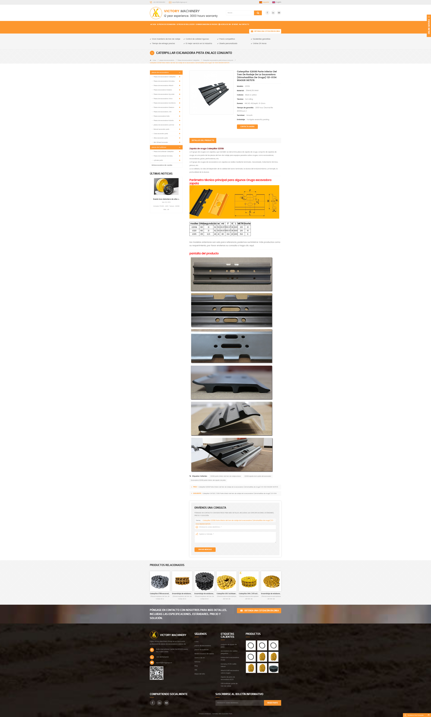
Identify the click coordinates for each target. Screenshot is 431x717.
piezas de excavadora (167, 24)
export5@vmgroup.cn (179, 2)
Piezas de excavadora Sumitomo (165, 103)
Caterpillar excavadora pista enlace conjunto (218, 60)
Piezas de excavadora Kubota (164, 121)
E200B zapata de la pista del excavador (258, 476)
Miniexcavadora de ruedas (207, 24)
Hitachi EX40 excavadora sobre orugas (230, 671)
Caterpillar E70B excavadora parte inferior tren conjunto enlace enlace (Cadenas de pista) (160, 594)
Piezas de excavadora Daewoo (164, 107)
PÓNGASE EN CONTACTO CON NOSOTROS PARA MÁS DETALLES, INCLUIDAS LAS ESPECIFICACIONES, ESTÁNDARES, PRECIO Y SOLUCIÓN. (188, 614)
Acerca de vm (225, 24)
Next (182, 193)
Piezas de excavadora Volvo (163, 99)
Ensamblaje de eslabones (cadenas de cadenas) (271, 594)
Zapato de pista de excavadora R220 (228, 678)
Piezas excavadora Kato (162, 116)
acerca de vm (200, 658)
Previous (151, 193)
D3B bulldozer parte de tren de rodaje (229, 684)
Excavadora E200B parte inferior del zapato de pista (208, 480)
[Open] (429, 26)
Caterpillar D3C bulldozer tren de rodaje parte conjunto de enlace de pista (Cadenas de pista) (227, 594)
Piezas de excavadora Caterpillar (188, 60)
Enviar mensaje (205, 550)
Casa (154, 24)
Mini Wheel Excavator (161, 142)
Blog (196, 666)
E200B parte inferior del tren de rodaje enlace (225, 476)
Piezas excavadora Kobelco (163, 90)
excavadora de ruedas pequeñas (229, 652)
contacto (245, 24)
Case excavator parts (161, 134)
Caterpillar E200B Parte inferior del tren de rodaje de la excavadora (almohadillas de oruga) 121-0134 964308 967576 (238, 487)
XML (196, 670)
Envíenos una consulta (415, 715)
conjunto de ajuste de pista (229, 645)
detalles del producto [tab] (203, 140)
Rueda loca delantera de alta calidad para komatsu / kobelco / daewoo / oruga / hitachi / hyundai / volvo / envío (166, 199)
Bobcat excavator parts (161, 129)
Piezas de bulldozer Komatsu (163, 156)
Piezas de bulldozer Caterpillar (164, 152)
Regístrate (272, 703)
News (236, 24)
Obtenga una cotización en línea (267, 31)
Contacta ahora (247, 127)
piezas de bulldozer (186, 24)
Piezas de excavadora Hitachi (163, 86)
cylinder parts (158, 160)
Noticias (197, 662)
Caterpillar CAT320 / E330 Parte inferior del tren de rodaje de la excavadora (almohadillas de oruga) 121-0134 (240, 493)
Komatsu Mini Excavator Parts (222, 714)
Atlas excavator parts (161, 138)
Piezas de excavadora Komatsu (164, 81)
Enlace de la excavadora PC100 (230, 658)
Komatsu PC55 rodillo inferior (228, 665)
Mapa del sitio (200, 674)
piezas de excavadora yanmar (164, 125)
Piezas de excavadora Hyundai (164, 94)
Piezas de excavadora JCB (162, 112)
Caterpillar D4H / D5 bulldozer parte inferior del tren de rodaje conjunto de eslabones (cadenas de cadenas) (249, 594)
